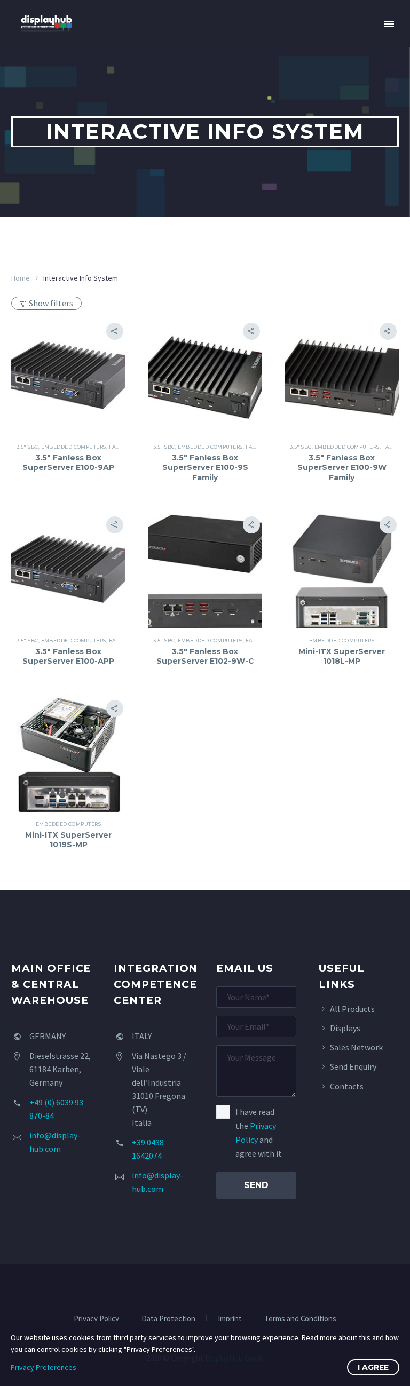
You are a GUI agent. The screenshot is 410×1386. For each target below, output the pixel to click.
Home (20, 278)
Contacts (347, 1086)
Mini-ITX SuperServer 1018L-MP (341, 656)
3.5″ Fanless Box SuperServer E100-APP (68, 656)
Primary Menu (389, 24)
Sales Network (356, 1047)
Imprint (230, 1319)
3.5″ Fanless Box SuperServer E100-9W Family (342, 467)
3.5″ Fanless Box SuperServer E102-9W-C (205, 656)
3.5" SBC (27, 447)
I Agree (373, 1367)
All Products (352, 1008)
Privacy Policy (96, 1319)
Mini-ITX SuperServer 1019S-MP (68, 839)
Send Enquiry (353, 1066)
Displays (345, 1028)
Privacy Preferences (43, 1367)
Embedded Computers (73, 447)
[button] (114, 331)
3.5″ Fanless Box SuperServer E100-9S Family (205, 467)
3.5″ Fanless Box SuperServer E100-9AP (68, 462)
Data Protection (168, 1319)
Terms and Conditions (300, 1319)
